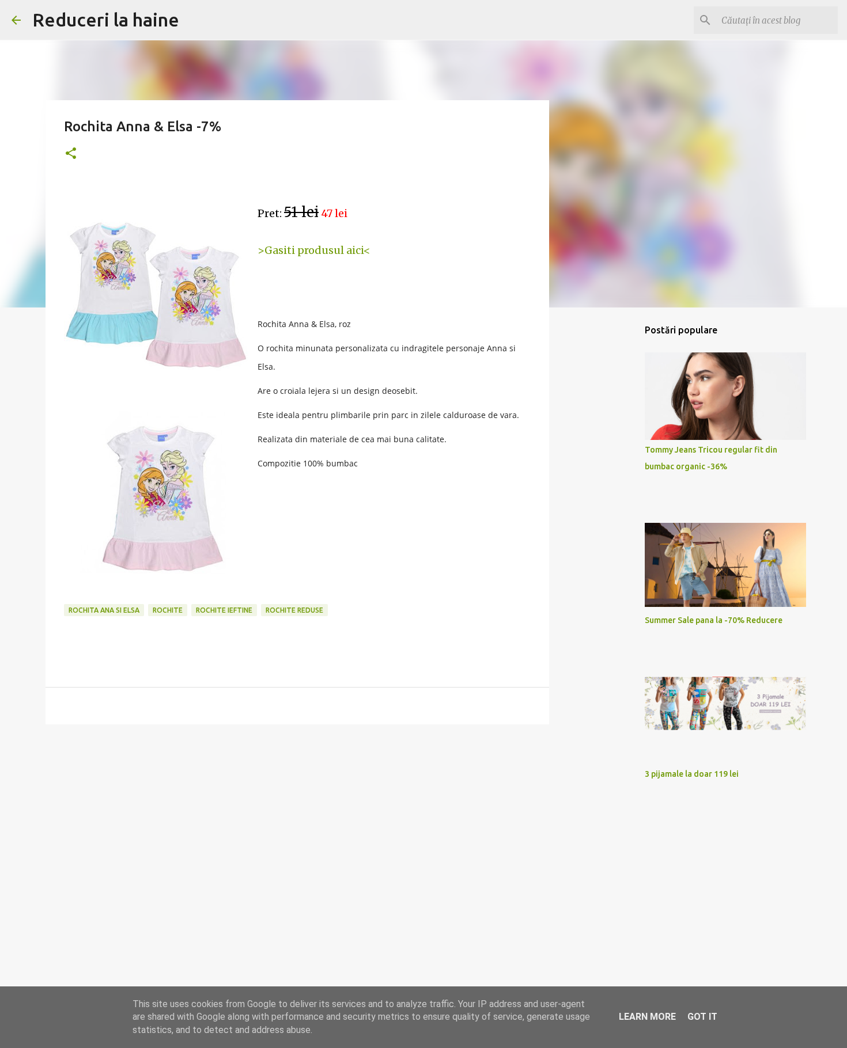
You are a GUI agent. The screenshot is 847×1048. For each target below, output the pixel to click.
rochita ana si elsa (104, 610)
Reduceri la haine (105, 19)
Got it (702, 1016)
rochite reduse (294, 610)
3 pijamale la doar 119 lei (692, 774)
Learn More (647, 1016)
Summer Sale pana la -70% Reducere (713, 620)
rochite (168, 610)
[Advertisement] (297, 822)
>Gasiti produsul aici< (314, 250)
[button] (71, 154)
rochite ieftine (224, 610)
